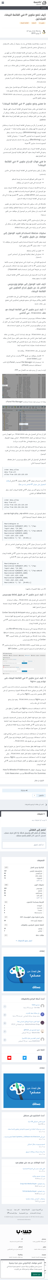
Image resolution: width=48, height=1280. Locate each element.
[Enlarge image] (24, 386)
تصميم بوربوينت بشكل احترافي (36, 1144)
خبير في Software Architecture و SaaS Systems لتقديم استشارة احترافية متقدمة (24, 1137)
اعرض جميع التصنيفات (24, 940)
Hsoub (11, 1217)
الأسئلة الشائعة (26, 1209)
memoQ (23, 908)
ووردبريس (23, 888)
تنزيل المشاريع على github (32, 1030)
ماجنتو (23, 891)
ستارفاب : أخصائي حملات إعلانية (35, 1199)
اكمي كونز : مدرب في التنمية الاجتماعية (34, 1169)
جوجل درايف (23, 876)
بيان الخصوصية (23, 1213)
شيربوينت (23, 878)
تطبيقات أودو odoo (23, 921)
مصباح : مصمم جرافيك (38, 1176)
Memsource (23, 913)
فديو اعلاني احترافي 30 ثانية (36, 1122)
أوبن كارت (23, 895)
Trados (23, 910)
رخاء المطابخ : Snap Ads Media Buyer (32, 1184)
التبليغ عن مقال (39, 780)
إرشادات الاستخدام (35, 1213)
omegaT (23, 906)
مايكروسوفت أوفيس (23, 871)
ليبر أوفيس (23, 873)
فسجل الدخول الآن (38, 835)
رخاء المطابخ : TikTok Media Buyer (33, 1191)
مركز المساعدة (13, 1213)
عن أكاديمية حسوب (37, 1209)
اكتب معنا (16, 1209)
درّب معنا (9, 1209)
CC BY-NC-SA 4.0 (34, 1217)
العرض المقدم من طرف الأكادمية (31, 1038)
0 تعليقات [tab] (41, 814)
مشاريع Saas (36, 1005)
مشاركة (23, 790)
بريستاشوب (23, 893)
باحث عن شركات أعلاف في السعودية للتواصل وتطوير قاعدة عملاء (26, 1129)
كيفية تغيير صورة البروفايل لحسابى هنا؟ (28, 1021)
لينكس (23, 931)
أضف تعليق (38, 844)
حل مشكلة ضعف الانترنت (33, 1013)
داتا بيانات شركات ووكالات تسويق (35, 1152)
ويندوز (23, 928)
